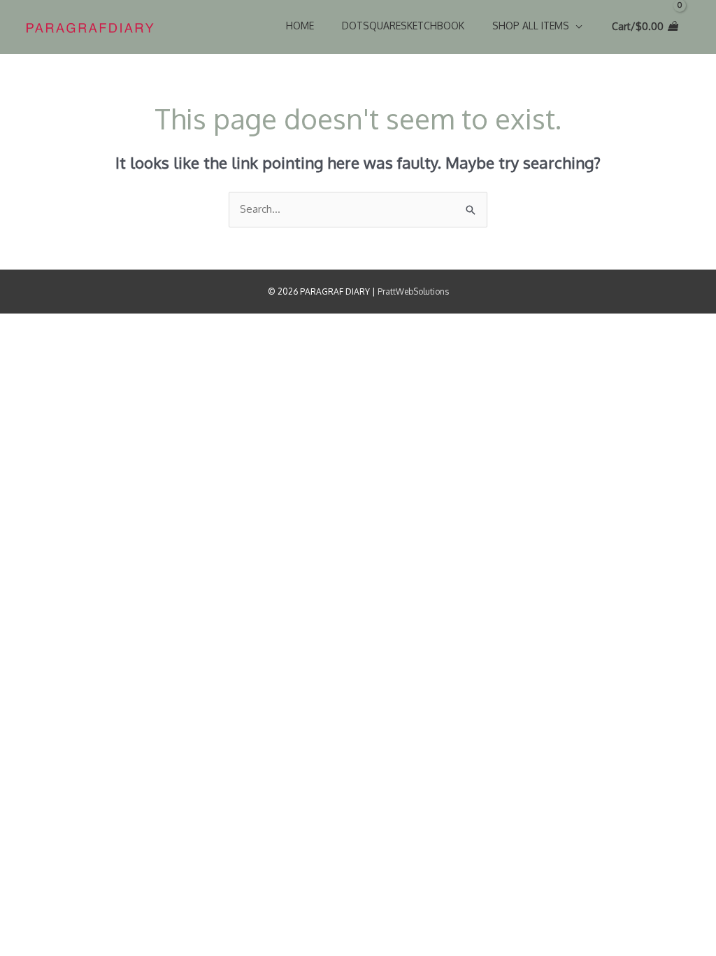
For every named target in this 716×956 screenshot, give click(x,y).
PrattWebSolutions (413, 291)
